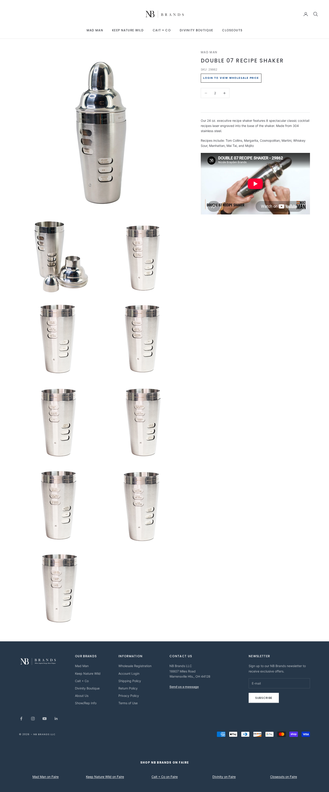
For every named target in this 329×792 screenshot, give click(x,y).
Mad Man (95, 30)
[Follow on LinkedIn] (56, 718)
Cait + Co (162, 30)
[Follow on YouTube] (44, 718)
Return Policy (128, 688)
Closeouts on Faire (283, 777)
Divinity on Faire (224, 777)
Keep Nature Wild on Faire (105, 777)
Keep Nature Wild (128, 30)
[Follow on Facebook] (21, 718)
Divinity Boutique (196, 30)
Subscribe (263, 698)
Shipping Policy (129, 681)
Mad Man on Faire (45, 777)
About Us (81, 696)
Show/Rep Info (85, 703)
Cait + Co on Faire (165, 777)
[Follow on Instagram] (33, 718)
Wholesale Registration (135, 666)
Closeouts (232, 30)
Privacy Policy (128, 696)
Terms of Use (128, 703)
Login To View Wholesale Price (231, 77)
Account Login (128, 673)
